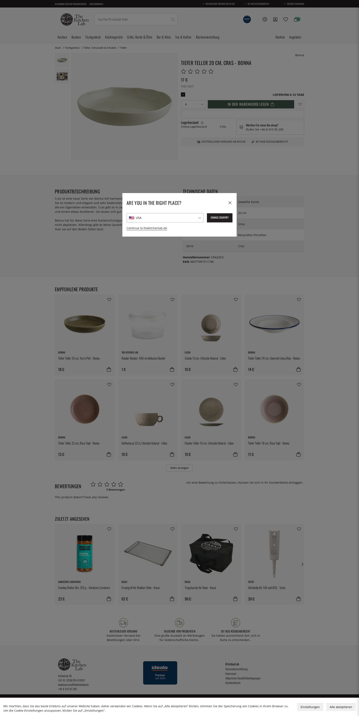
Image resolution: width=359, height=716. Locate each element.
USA (138, 218)
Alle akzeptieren (341, 707)
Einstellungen (310, 707)
